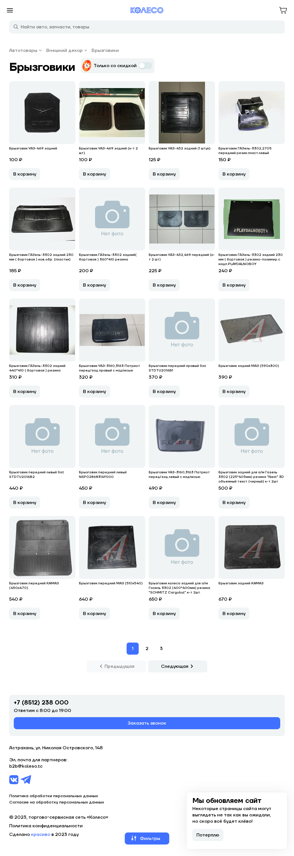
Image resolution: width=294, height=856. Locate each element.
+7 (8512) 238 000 (41, 703)
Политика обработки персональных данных (53, 796)
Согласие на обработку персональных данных (56, 802)
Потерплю (207, 835)
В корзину (24, 174)
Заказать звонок (147, 723)
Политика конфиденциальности (46, 826)
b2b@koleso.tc (25, 766)
